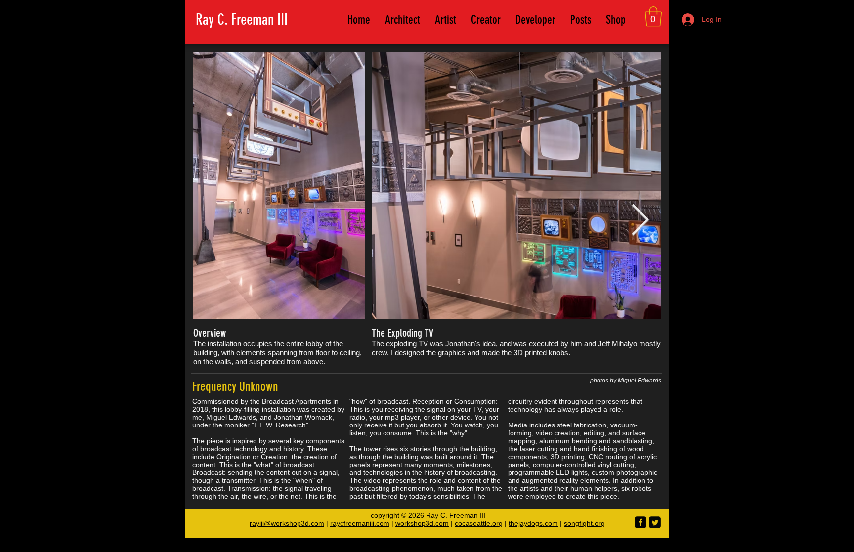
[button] (653, 16)
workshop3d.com (422, 523)
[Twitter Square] (655, 522)
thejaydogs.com (533, 523)
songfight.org (584, 523)
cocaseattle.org (479, 523)
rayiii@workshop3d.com (287, 523)
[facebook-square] (640, 522)
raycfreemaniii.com (359, 523)
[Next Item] (640, 221)
